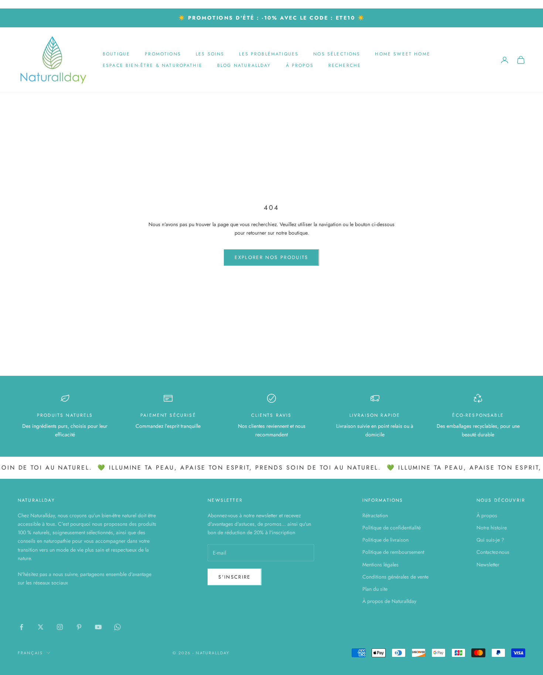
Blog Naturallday (244, 65)
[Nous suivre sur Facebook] (21, 627)
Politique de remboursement (393, 552)
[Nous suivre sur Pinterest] (79, 627)
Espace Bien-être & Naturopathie (152, 65)
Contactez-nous (493, 552)
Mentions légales (380, 564)
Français (30, 653)
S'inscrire (234, 576)
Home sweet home (402, 54)
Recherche (344, 65)
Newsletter (488, 564)
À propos (300, 65)
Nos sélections (336, 54)
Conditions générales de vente (395, 576)
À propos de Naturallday (389, 601)
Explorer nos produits (271, 257)
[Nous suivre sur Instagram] (60, 627)
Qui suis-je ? (490, 539)
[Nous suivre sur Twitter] (40, 627)
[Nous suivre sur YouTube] (98, 627)
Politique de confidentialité (391, 527)
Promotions (163, 54)
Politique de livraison (385, 539)
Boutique (116, 54)
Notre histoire (492, 527)
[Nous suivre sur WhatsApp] (117, 627)
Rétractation (375, 515)
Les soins (210, 54)
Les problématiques (268, 54)
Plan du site (374, 589)
